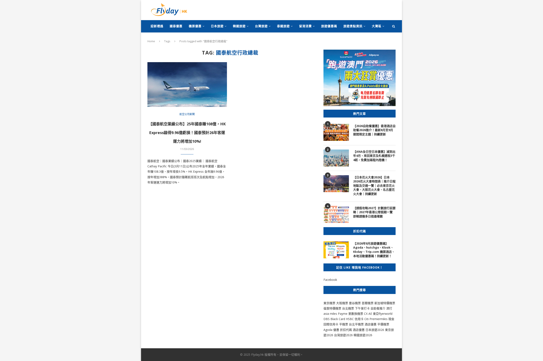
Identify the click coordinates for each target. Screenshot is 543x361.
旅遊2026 (366, 335)
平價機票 (383, 324)
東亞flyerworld (382, 314)
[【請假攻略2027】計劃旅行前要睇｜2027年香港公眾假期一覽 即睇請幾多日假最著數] (336, 214)
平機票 (344, 324)
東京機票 (329, 303)
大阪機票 (342, 303)
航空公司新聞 (187, 114)
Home (151, 41)
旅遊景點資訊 (352, 26)
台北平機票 (357, 324)
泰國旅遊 (283, 26)
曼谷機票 (355, 303)
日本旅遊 (217, 26)
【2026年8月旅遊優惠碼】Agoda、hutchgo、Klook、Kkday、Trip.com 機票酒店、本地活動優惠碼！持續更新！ (374, 249)
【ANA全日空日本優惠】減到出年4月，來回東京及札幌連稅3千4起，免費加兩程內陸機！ (374, 156)
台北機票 (348, 308)
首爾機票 (368, 303)
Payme (343, 314)
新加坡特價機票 (384, 303)
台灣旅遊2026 (343, 335)
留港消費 (305, 26)
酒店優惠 (370, 324)
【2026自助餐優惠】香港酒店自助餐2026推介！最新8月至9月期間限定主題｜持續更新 (374, 130)
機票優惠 (195, 26)
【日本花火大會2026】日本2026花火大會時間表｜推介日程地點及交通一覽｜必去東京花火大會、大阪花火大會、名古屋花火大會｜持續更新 (374, 185)
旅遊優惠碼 (329, 26)
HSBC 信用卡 (355, 319)
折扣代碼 (346, 330)
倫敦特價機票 (332, 308)
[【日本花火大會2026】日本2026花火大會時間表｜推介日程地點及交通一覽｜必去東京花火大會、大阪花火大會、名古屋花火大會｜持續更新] (336, 183)
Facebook (330, 280)
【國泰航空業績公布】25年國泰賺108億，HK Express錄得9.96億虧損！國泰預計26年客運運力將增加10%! (187, 132)
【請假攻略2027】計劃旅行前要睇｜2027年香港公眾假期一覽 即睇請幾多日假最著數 (374, 212)
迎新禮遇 (157, 26)
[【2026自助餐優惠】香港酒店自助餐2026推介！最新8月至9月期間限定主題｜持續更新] (336, 132)
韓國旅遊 (239, 26)
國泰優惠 (176, 26)
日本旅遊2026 (374, 330)
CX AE (368, 314)
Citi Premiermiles (376, 319)
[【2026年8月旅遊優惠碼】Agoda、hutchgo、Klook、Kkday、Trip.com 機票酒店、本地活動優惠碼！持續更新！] (336, 249)
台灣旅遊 (261, 26)
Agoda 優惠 (331, 330)
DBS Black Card (334, 319)
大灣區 (376, 26)
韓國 (357, 335)
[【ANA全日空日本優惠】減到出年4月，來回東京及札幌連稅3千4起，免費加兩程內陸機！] (336, 158)
